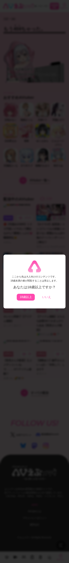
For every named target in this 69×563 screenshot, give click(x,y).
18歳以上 (26, 297)
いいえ (46, 297)
